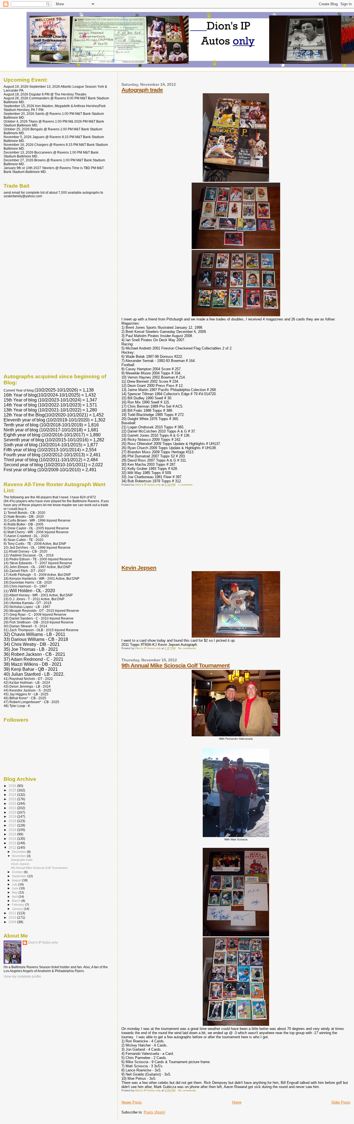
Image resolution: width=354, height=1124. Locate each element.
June (15, 888)
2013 (13, 843)
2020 (13, 812)
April (15, 896)
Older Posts (340, 1102)
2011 (13, 913)
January (18, 908)
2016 (13, 830)
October (18, 872)
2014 (13, 838)
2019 (13, 816)
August (17, 880)
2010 (13, 917)
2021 (13, 808)
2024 (13, 794)
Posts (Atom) (154, 1112)
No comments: (187, 648)
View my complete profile (22, 976)
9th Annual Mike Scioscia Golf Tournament (175, 665)
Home (236, 1102)
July (15, 884)
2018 (13, 821)
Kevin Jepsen (138, 567)
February (18, 904)
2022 (13, 803)
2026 (13, 786)
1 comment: (186, 484)
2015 (13, 834)
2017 (13, 825)
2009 (13, 922)
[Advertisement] (162, 529)
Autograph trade (142, 90)
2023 (13, 799)
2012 (13, 847)
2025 (13, 790)
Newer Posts (131, 1102)
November (19, 856)
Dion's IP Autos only (43, 942)
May (15, 892)
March (16, 900)
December (19, 851)
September (19, 876)
